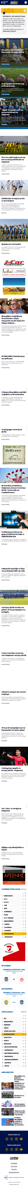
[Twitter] (11, 1139)
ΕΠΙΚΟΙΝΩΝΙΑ (14, 1163)
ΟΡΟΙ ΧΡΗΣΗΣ (14, 1166)
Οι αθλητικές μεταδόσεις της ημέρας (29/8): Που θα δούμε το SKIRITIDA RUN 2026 (12, 534)
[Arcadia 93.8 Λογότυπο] (14, 2)
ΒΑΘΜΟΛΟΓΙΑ (24, 889)
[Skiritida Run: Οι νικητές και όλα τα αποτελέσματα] (14, 188)
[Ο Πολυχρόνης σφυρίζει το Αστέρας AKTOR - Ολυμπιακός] (14, 756)
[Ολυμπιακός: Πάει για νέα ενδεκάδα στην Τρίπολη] (7, 1111)
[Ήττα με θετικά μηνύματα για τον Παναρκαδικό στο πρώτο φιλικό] (14, 717)
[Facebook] (6, 1139)
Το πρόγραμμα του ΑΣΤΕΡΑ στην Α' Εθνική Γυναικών (12, 85)
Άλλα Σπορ (3, 213)
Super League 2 (7, 1012)
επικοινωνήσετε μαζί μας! (9, 31)
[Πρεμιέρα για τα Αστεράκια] (14, 230)
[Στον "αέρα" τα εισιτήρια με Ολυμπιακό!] (14, 796)
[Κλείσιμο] (25, 10)
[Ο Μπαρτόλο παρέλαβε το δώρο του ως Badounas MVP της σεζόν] (14, 558)
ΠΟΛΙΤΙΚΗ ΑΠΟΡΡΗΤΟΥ (14, 1172)
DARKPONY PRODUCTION (14, 1184)
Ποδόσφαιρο (4, 124)
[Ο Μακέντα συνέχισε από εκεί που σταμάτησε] (14, 680)
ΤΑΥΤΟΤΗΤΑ (14, 1169)
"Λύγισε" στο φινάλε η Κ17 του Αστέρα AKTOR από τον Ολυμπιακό (12, 112)
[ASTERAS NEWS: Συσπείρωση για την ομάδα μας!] (14, 347)
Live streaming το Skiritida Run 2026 (19, 1105)
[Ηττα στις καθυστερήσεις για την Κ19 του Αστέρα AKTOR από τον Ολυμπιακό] (14, 145)
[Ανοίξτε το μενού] (25, 2)
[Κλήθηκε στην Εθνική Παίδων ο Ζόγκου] (14, 836)
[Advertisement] (14, 263)
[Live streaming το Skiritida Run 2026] (7, 1103)
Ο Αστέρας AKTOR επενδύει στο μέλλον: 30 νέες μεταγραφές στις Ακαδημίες (13, 609)
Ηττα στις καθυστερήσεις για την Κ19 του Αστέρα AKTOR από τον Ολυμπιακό (13, 159)
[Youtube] (21, 1139)
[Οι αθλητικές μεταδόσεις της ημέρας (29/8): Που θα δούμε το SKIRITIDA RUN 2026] (14, 520)
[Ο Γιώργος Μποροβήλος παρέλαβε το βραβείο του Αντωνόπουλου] (14, 381)
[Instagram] (16, 1139)
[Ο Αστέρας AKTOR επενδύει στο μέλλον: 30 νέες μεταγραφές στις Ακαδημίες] (14, 595)
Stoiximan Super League (10, 889)
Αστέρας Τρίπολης (5, 94)
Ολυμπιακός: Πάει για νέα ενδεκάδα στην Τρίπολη (19, 1113)
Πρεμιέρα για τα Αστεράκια (11, 244)
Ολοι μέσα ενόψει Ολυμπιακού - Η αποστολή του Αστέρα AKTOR (12, 51)
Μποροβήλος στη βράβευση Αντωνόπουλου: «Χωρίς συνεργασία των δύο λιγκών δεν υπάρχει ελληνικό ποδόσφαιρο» (19, 1082)
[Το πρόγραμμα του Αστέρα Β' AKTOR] (14, 419)
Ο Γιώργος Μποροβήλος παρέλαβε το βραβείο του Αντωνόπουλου (19, 1121)
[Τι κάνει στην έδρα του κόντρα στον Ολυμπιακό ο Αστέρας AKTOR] (14, 641)
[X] (11, 1149)
